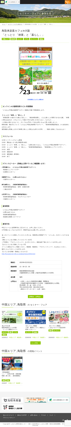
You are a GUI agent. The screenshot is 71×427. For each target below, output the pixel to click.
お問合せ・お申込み (35, 296)
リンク (51, 415)
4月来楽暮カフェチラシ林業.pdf (35, 99)
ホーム (3, 24)
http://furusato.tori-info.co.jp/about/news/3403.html (18, 254)
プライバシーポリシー (9, 417)
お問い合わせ (33, 415)
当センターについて (8, 415)
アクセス (43, 415)
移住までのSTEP (22, 415)
